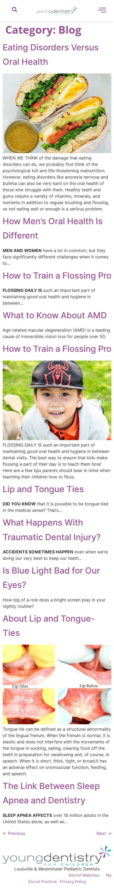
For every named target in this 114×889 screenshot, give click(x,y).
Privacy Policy (73, 881)
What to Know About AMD (55, 315)
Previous (14, 833)
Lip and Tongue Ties (43, 489)
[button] (14, 10)
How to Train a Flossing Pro (57, 275)
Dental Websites (83, 875)
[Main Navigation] (102, 10)
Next (104, 833)
